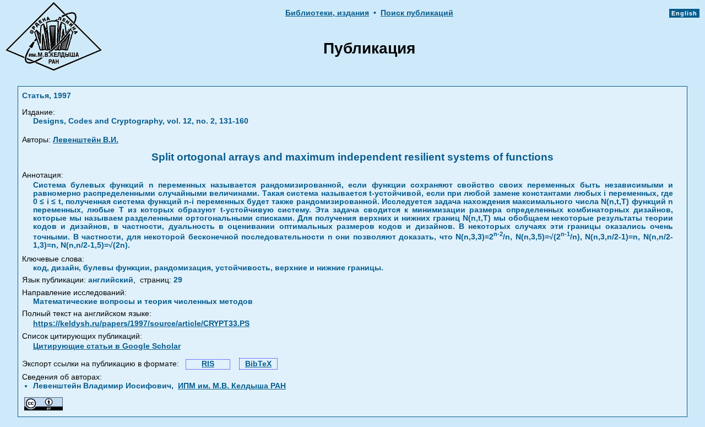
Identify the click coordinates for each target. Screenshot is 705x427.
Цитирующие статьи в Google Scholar (107, 346)
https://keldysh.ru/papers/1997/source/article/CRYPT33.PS (141, 323)
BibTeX (258, 364)
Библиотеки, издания (327, 13)
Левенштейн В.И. (85, 140)
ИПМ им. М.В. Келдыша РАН (232, 386)
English (684, 13)
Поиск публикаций (417, 13)
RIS (208, 364)
